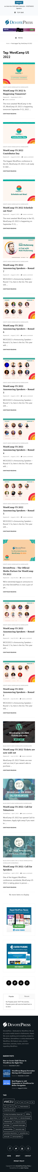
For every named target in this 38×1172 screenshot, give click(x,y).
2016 (28, 1114)
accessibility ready (20, 1129)
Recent (26, 996)
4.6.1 (16, 1106)
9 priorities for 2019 (9, 1110)
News (10, 87)
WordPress (14, 863)
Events (5, 87)
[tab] (11, 996)
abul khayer (7, 1125)
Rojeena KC (6, 97)
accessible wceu (24, 1133)
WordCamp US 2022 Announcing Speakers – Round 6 (18, 328)
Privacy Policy (19, 1161)
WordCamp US (16, 87)
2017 (5, 1118)
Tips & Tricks (19, 861)
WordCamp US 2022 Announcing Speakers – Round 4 (18, 450)
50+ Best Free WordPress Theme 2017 (13, 1114)
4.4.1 (22, 1102)
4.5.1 (5, 1106)
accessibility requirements (10, 1133)
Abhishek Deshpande (25, 1118)
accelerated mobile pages (19, 1125)
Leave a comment (10, 99)
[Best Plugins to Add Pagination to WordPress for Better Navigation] (6, 1082)
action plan (6, 1136)
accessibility (8, 1129)
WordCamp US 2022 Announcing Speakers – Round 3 (18, 510)
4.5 (32, 1102)
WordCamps (24, 87)
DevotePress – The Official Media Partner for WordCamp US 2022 (18, 571)
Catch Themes (24, 1168)
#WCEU (8, 1102)
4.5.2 (11, 1106)
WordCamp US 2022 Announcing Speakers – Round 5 (18, 389)
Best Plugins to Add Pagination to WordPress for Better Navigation (23, 1083)
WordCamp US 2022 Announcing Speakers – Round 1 (18, 692)
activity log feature (17, 1136)
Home (8, 43)
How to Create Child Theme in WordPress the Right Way (14, 1061)
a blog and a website (20, 1121)
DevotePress (6, 813)
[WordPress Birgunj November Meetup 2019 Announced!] (6, 1073)
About (18, 1156)
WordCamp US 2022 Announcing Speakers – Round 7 (18, 268)
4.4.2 (27, 1102)
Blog (4, 746)
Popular (11, 996)
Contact (28, 1156)
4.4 (17, 1102)
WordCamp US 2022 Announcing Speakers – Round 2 (18, 631)
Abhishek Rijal (8, 1122)
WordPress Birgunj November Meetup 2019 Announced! (23, 1072)
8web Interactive (24, 1106)
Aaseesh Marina (13, 1118)
